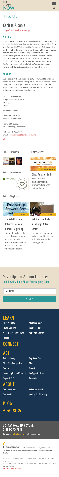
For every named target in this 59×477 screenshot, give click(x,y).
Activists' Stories (36, 332)
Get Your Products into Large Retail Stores (41, 224)
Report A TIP (8, 378)
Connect (11, 344)
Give (31, 363)
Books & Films (35, 327)
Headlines (7, 337)
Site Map (6, 468)
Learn (8, 318)
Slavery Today (9, 322)
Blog (7, 403)
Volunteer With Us (36, 389)
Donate (6, 368)
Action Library (9, 358)
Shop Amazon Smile (42, 174)
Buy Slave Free (35, 358)
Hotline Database (18, 434)
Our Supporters (9, 389)
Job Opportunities (36, 373)
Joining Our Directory (38, 394)
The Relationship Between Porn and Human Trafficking (13, 224)
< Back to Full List (11, 16)
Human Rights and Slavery (14, 373)
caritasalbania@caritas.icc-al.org (22, 135)
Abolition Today (35, 322)
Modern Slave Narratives (13, 332)
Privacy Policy (16, 468)
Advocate (33, 378)
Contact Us (7, 394)
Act (6, 353)
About (9, 384)
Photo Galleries (9, 327)
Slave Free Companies (12, 363)
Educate (32, 368)
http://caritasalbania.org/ (16, 30)
